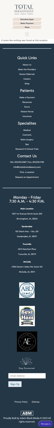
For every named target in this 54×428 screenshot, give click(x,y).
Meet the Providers (27, 69)
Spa (27, 144)
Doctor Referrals (27, 74)
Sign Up (14, 384)
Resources (27, 102)
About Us (27, 64)
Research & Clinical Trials (27, 149)
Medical (27, 130)
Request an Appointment (27, 177)
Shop (27, 83)
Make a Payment (27, 97)
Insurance (27, 116)
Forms (27, 107)
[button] (27, 34)
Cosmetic (27, 135)
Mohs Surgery (27, 139)
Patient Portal (27, 111)
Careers (27, 79)
